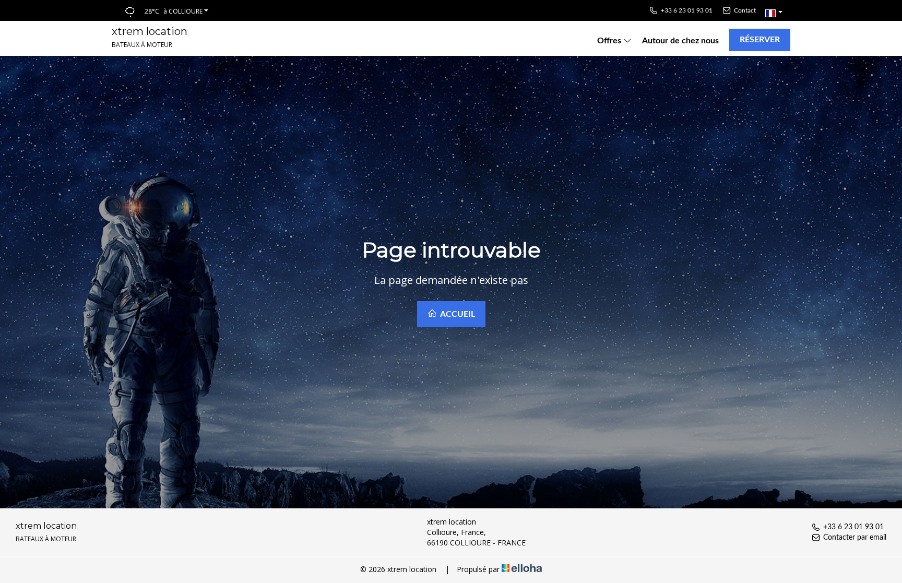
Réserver (760, 39)
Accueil (456, 314)
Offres (610, 41)
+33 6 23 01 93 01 (853, 527)
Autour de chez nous (680, 41)
